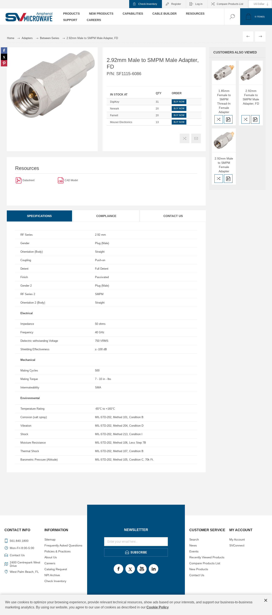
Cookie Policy (157, 607)
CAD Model (71, 180)
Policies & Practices (57, 551)
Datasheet (28, 180)
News (193, 545)
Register (176, 4)
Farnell (114, 115)
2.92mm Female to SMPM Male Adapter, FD (251, 97)
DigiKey (114, 101)
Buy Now (179, 101)
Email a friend (196, 138)
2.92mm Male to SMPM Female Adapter (224, 165)
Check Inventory (147, 4)
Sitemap (49, 539)
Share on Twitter (4, 57)
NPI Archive (52, 575)
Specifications (39, 216)
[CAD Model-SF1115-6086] (61, 180)
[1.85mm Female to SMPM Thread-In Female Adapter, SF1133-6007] (224, 72)
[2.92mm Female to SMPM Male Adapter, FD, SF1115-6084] (251, 72)
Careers (49, 563)
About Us (50, 557)
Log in (199, 4)
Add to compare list (184, 138)
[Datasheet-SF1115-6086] (18, 180)
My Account (237, 539)
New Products (198, 569)
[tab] (39, 216)
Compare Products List (230, 4)
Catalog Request (55, 569)
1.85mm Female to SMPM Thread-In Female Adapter (224, 101)
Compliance (106, 216)
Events (193, 551)
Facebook (118, 569)
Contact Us (173, 216)
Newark (114, 108)
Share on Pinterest (4, 63)
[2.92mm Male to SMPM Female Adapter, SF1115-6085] (224, 140)
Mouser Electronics (121, 122)
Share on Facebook (4, 50)
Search (194, 539)
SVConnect (236, 545)
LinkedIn (153, 569)
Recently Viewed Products (206, 557)
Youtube (142, 569)
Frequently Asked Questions (63, 545)
